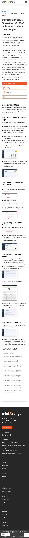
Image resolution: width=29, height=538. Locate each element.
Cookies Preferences (22, 535)
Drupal (4, 473)
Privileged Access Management (10, 448)
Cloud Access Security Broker (10, 450)
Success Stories (6, 491)
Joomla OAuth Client (12, 9)
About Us (4, 514)
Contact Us (6, 427)
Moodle (4, 482)
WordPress (5, 465)
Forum (4, 505)
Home (3, 9)
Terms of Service (13, 535)
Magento (4, 479)
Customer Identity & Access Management (13, 445)
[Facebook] (10, 435)
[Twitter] (8, 435)
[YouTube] (6, 435)
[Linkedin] (3, 435)
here (25, 76)
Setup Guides (5, 11)
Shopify (4, 471)
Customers (5, 522)
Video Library (5, 499)
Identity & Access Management (10, 442)
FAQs (3, 502)
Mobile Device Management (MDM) (11, 453)
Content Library (6, 496)
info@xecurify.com (9, 423)
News (3, 517)
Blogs (3, 494)
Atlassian (4, 468)
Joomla (4, 476)
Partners (4, 520)
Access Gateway (6, 456)
